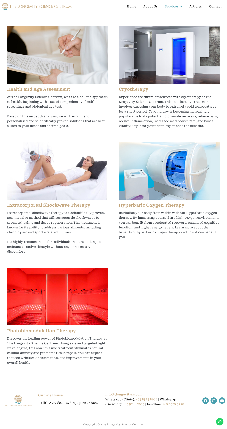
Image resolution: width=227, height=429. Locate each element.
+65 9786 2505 (134, 404)
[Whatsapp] (219, 421)
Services (171, 6)
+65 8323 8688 (146, 399)
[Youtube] (222, 400)
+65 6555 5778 (173, 404)
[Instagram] (214, 400)
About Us (150, 6)
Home (131, 6)
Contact (215, 6)
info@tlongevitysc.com (123, 394)
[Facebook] (205, 400)
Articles (195, 6)
